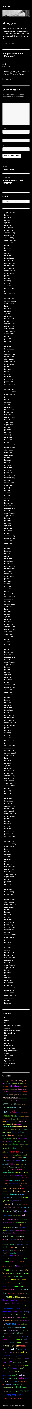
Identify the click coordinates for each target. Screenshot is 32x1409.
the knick (24, 1300)
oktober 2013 (8, 601)
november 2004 (9, 869)
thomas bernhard (12, 1315)
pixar (21, 1250)
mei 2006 (7, 824)
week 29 (6, 1359)
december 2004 (9, 867)
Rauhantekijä (7, 1256)
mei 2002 (7, 945)
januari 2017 (8, 503)
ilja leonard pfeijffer (18, 1175)
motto (4, 1230)
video (24, 1327)
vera (14, 1327)
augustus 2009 (9, 725)
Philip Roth (16, 1250)
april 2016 (7, 526)
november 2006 (9, 808)
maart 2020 (8, 407)
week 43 (6, 1371)
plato (24, 1250)
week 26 (6, 1355)
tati (11, 1283)
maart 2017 (8, 498)
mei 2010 (7, 702)
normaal (13, 1239)
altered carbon (16, 1086)
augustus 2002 (9, 937)
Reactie (5, 101)
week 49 (6, 1378)
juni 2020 (7, 399)
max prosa (5, 1222)
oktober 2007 (9, 781)
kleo (27, 1191)
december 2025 (9, 233)
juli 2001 (7, 970)
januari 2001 (8, 985)
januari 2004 (8, 894)
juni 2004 (7, 882)
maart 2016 (8, 528)
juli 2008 (7, 758)
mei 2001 (7, 975)
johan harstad (23, 1183)
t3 (20, 1280)
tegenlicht (21, 1283)
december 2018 (9, 445)
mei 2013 (7, 614)
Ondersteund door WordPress (16, 1405)
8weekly (7, 1018)
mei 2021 (7, 372)
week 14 (20, 1342)
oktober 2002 (9, 932)
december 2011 (9, 654)
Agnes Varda (25, 1081)
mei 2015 (7, 553)
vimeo (4, 1330)
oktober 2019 (9, 420)
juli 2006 (7, 819)
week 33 (8, 1362)
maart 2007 (8, 798)
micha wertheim (12, 1225)
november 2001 (9, 960)
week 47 (13, 1375)
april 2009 (7, 735)
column (18, 1124)
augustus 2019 (9, 425)
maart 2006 (8, 829)
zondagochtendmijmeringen (11, 1398)
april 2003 (7, 917)
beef (10, 1101)
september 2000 (10, 995)
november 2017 (9, 478)
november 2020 (9, 387)
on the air (21, 1242)
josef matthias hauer (8, 1186)
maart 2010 (8, 707)
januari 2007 (8, 803)
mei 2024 (7, 281)
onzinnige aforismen (8, 1244)
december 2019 (9, 414)
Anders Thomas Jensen (19, 1089)
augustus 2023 (9, 303)
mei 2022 (7, 341)
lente (20, 1204)
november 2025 (9, 235)
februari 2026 (9, 228)
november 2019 (9, 417)
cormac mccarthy (20, 1127)
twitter (18, 1324)
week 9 (12, 1339)
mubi (13, 1233)
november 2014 (9, 569)
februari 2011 (8, 680)
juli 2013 (7, 609)
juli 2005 (7, 849)
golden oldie (15, 1157)
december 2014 (9, 566)
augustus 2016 (9, 516)
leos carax (25, 1204)
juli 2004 (7, 879)
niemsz (6, 6)
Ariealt (6, 1020)
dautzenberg (24, 1129)
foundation (14, 1152)
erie (24, 1144)
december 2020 (9, 384)
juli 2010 (7, 697)
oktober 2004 (9, 872)
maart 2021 (8, 377)
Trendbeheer (8, 1056)
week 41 (16, 1368)
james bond (9, 1178)
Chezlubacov (8, 1023)
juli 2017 (7, 488)
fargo (15, 1148)
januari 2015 (8, 563)
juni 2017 (7, 490)
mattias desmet (23, 1219)
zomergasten (14, 1394)
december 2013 (9, 596)
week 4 (5, 1336)
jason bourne (6, 1180)
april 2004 (7, 887)
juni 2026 (7, 218)
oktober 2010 (9, 690)
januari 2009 (8, 743)
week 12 (5, 1342)
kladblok (22, 1191)
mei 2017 (7, 493)
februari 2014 (9, 591)
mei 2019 (7, 432)
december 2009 (9, 715)
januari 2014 (8, 594)
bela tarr (13, 1101)
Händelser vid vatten (21, 1173)
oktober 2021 (9, 359)
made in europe (15, 1215)
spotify (4, 1276)
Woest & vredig (9, 1063)
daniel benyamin (15, 1129)
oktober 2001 (9, 962)
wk (16, 1391)
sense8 (13, 1266)
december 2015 (9, 536)
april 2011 (7, 675)
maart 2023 (8, 316)
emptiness (20, 1144)
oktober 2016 (9, 510)
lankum (24, 1201)
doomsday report (22, 1138)
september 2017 (9, 483)
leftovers (14, 1204)
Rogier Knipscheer (10, 1051)
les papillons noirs (9, 1207)
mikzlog (7, 1043)
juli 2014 (7, 579)
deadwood (12, 1135)
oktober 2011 (8, 659)
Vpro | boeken (9, 1061)
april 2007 (7, 796)
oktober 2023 (9, 298)
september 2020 (10, 392)
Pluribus (5, 1253)
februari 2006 (9, 831)
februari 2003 (9, 922)
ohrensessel (5, 1242)
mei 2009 (7, 733)
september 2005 (10, 844)
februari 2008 (9, 771)
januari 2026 (8, 230)
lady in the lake (16, 1201)
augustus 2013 (9, 606)
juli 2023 (7, 306)
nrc (24, 1239)
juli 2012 (7, 639)
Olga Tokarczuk (14, 1242)
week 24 (15, 1352)
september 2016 (10, 513)
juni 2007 (7, 791)
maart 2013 (8, 619)
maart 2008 (8, 768)
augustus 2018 (9, 455)
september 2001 (9, 965)
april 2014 (7, 586)
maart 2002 (8, 950)
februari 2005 (9, 861)
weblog (4, 1333)
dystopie (4, 1144)
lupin (25, 1211)
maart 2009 (8, 738)
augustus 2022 (9, 334)
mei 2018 (7, 462)
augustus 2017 (9, 485)
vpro (20, 1330)
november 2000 (9, 990)
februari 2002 (9, 952)
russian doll (20, 1259)
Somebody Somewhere (19, 1273)
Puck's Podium (9, 1048)
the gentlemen (24, 1297)
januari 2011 (8, 682)
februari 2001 (9, 983)
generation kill (7, 1155)
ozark (4, 1247)
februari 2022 (9, 349)
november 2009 (9, 718)
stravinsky (5, 1280)
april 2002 (7, 947)
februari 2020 (9, 409)
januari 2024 (8, 291)
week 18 (22, 1346)
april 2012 (7, 644)
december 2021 (9, 354)
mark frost (11, 1219)
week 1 (10, 1333)
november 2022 (9, 326)
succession (14, 1279)
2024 (19, 1081)
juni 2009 (7, 730)
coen (3, 1124)
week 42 (23, 1368)
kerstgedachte (6, 1191)
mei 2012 (7, 642)
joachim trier (14, 1183)
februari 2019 (9, 440)
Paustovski (5, 1250)
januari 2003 (8, 925)
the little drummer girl (20, 1303)
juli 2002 (7, 940)
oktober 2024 (9, 268)
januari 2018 (8, 473)
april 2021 (7, 374)
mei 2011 (7, 672)
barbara (19, 1098)
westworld (17, 1384)
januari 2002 (8, 955)
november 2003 (9, 899)
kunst (12, 1197)
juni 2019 (7, 430)
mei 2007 (7, 793)
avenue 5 (23, 1094)
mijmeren (21, 1225)
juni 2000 (7, 1003)
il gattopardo (6, 1175)
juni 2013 (7, 611)
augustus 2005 (9, 846)
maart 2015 (8, 558)
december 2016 (9, 505)
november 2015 (9, 538)
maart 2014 (8, 589)
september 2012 (9, 634)
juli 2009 (7, 728)
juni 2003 (7, 912)
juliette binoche (16, 1188)
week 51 (21, 1378)
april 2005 (7, 856)
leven (18, 1207)
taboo (24, 1280)
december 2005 (9, 836)
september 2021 (9, 361)
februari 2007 (9, 801)
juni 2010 (7, 700)
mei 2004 (7, 884)
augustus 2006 (9, 816)
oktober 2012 (9, 632)
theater (5, 1290)
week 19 (5, 1349)
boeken (18, 1112)
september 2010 (9, 692)
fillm (19, 1148)
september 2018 (9, 452)
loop (15, 1211)
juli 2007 (7, 788)
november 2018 (9, 447)
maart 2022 (8, 346)
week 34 (16, 1362)
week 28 (21, 1355)
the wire (17, 1311)
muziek (6, 1236)
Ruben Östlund (11, 1259)
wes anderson (10, 1384)
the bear (12, 1290)
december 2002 (9, 927)
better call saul (10, 1104)
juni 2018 (7, 460)
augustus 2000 (9, 998)
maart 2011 (8, 677)
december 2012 (9, 627)
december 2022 (9, 324)
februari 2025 (9, 258)
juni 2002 (7, 942)
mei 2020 (7, 402)
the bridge (12, 1293)
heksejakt (19, 1164)
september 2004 (10, 874)
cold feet (13, 1124)
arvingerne (14, 1094)
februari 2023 (9, 319)
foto (7, 1152)
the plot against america (19, 1306)
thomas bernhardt (22, 1315)
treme (10, 1320)
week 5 (12, 1336)
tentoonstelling (18, 1286)
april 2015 (7, 556)
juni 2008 (7, 760)
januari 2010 (8, 712)
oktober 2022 (9, 329)
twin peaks (10, 1324)
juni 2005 (7, 851)
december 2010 (9, 685)
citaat (4, 1121)
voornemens (14, 1330)
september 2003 (10, 904)
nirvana (4, 1239)
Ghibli (25, 1155)
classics (9, 1121)
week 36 (6, 1365)
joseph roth (17, 1186)
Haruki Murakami (14, 1160)
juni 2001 (7, 973)
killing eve (15, 1191)
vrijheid (24, 1330)
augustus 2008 (9, 755)
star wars (9, 1276)
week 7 (25, 1336)
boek (13, 1111)
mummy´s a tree (20, 1233)
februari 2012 (9, 649)
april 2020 (7, 404)
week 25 (23, 1352)
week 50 (13, 1378)
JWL (5, 1035)
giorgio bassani (6, 1157)
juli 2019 (7, 427)
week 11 (26, 1339)
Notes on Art (8, 1046)
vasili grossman (7, 1327)
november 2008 (9, 748)
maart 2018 (8, 468)
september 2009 (10, 723)
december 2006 (9, 806)
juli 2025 (7, 245)
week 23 (8, 1352)
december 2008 (9, 745)
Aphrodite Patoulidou (15, 1091)
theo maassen (6, 1306)
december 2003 (9, 897)
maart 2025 (8, 255)
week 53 (7, 1381)
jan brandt (23, 1178)
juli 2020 (7, 397)
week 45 (21, 1371)
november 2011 (9, 657)
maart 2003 (8, 920)
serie (19, 1265)
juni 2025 (7, 248)
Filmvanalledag (9, 1033)
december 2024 (9, 263)
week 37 (13, 1365)
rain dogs (19, 1253)
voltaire (8, 1330)
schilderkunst (13, 1262)
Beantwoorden (7, 79)
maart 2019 (8, 437)
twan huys (26, 1320)
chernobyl (14, 1119)
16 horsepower (6, 1081)
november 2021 (9, 356)
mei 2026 (7, 220)
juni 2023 (7, 308)
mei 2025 (7, 250)
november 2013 (9, 599)
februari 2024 (9, 288)
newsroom (20, 1236)
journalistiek (25, 1186)
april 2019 (7, 435)
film (23, 1147)
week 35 (23, 1362)
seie (18, 1262)
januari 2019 (8, 442)
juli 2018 (7, 457)
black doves (22, 1104)
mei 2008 (7, 763)
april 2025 (7, 253)
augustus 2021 (9, 364)
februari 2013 (8, 622)
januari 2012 (8, 652)
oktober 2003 (9, 902)
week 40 (8, 1368)
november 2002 (9, 930)
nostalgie (20, 1239)
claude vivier (15, 1121)
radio (14, 1253)
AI (3, 1083)
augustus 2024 (9, 273)
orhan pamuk (19, 1244)
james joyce (16, 1178)
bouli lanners (24, 1112)
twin (3, 1324)
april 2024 (7, 283)
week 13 (13, 1342)
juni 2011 (7, 670)
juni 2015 (7, 551)
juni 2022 (7, 339)
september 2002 (10, 935)
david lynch (17, 1132)
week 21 (20, 1349)
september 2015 (9, 543)
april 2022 (7, 344)
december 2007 (9, 776)
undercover (25, 1324)
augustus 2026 (9, 212)
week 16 (8, 1346)
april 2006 (7, 826)
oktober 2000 (9, 993)
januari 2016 (8, 533)
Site (3, 146)
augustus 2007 (9, 786)
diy (13, 1138)
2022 (12, 1081)
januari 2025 (8, 260)
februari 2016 (9, 531)
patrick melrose (21, 1247)
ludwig (20, 1211)
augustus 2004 (9, 877)
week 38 (21, 1365)
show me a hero (17, 1270)
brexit (18, 1116)
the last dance (6, 1303)
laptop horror (6, 1204)
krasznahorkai (15, 1194)
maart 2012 (8, 647)
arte (8, 1094)
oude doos (27, 1244)
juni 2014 (7, 581)
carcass (22, 1116)
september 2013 (9, 604)
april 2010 (7, 705)
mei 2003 (7, 914)
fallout (11, 1148)
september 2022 (10, 331)
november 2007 (9, 778)
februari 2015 (9, 561)
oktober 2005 (9, 841)
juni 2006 (7, 821)
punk (11, 1253)
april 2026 (7, 223)
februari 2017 (8, 500)
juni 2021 (7, 369)
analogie (10, 1089)
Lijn (5, 1038)
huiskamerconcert (7, 1173)
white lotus (20, 1387)
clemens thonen (23, 1121)
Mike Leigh (14, 1227)
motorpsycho (22, 1227)
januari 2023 (8, 321)
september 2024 (10, 271)
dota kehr (5, 1141)
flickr (4, 1152)
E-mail (5, 137)
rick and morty (18, 1256)
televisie (6, 1286)
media (10, 1222)
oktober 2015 (9, 541)
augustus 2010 (9, 695)
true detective (18, 1320)
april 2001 (7, 978)
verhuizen (19, 1327)
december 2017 (9, 475)
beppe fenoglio (21, 1101)
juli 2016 (7, 518)
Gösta (20, 1157)
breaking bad (9, 1116)
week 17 (15, 1346)
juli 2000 (7, 1000)
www (18, 1391)
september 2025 (10, 240)
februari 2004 (9, 892)
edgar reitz (11, 1144)
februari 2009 (9, 740)
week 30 (13, 1359)
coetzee (8, 1124)
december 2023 (9, 293)
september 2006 (10, 813)
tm (21, 1317)
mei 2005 (7, 854)
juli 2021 (7, 367)
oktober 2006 (9, 811)
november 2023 (9, 296)
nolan (9, 1239)
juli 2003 (7, 909)
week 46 (6, 1375)
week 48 (21, 1375)
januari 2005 (8, 864)
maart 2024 (8, 286)
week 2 (16, 1333)
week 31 (21, 1359)
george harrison (17, 1155)
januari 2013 (8, 624)
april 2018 (7, 465)
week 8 (5, 1339)
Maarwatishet (9, 1040)
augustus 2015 (9, 546)
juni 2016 (7, 521)
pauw (11, 1250)
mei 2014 (7, 584)
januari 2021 (8, 382)
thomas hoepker (7, 1317)
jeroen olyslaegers (15, 1180)
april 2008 (7, 766)
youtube (24, 1391)
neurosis (12, 1236)
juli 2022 (7, 336)
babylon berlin (9, 1098)
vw (27, 1330)
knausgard (6, 1194)
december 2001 (9, 957)
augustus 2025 (9, 243)
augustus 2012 (9, 637)
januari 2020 (8, 412)
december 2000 (9, 988)
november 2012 (9, 629)
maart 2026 (8, 225)
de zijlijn (7, 1028)
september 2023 (10, 301)
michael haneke (17, 1222)
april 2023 (7, 313)
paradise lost (11, 1247)
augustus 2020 (9, 394)
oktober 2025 (9, 238)
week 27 (13, 1355)
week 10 (18, 1339)
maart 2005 (8, 859)
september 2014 (9, 574)
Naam (5, 128)
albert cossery (8, 1083)
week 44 (13, 1371)
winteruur (12, 1391)
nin (25, 1236)
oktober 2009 (9, 720)
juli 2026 (7, 215)
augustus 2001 (9, 968)
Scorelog (7, 1053)
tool (23, 1317)
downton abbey (19, 1141)
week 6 (18, 1336)
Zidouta (7, 1066)
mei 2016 (7, 523)
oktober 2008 (9, 750)
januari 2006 (8, 834)
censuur (27, 1116)
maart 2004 (8, 889)
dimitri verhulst (6, 1138)
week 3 (22, 1333)
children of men (22, 1119)
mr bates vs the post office (21, 1230)
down (10, 1141)
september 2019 (10, 422)
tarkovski (6, 1283)
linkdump (6, 1211)
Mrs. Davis (6, 1233)
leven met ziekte (24, 1207)
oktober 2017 (8, 480)
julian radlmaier (6, 1188)
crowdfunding (6, 1129)
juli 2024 (7, 276)
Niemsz (4, 43)
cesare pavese (6, 1119)
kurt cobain (17, 1197)
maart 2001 (8, 980)
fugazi (21, 1152)
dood (15, 1138)
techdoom (15, 1283)
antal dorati (5, 1091)
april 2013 (7, 617)
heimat (11, 1163)
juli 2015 (7, 548)
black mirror (7, 1108)
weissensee (14, 1381)
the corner (20, 1293)
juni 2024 (7, 278)
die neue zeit (22, 1136)
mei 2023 (7, 311)
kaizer (22, 1188)
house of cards (15, 1170)
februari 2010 (9, 710)
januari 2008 (8, 773)
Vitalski (7, 1058)
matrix (16, 1219)
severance (6, 1270)
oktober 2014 (9, 571)
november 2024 (9, 266)
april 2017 (7, 495)
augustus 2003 (9, 907)
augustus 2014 (9, 576)
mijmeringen (6, 1227)
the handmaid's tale (10, 1300)
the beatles (20, 1290)
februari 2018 (9, 470)
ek (16, 1144)
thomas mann (16, 1317)
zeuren (4, 1395)
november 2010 (9, 687)
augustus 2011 (9, 664)
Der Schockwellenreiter (12, 1030)
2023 (16, 1081)
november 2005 (9, 839)
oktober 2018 (9, 450)
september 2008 (10, 753)
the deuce (13, 1297)
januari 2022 (8, 351)
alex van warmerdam (18, 1083)
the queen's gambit (9, 1308)
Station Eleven (18, 1276)
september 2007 (10, 783)
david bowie (6, 1132)
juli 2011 (7, 667)
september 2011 (9, 662)
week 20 (13, 1349)
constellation (7, 1127)
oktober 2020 (9, 389)
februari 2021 (9, 379)
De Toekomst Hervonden (13, 1025)
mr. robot (10, 1230)
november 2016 (9, 508)
